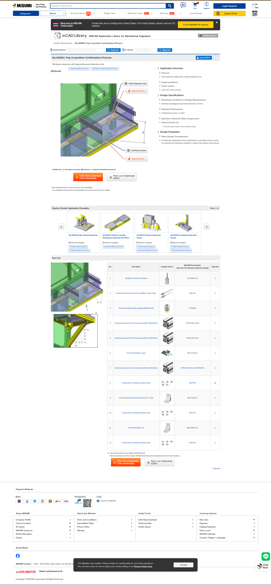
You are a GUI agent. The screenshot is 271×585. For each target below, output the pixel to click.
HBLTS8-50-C (192, 398)
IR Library (20, 527)
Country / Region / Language (212, 537)
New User (204, 520)
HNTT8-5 (192, 413)
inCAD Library (144, 527)
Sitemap (80, 530)
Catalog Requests (208, 527)
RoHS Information (24, 534)
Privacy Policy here (143, 566)
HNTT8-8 (192, 383)
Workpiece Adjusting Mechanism (105, 69)
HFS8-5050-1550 (192, 323)
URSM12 (192, 308)
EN (256, 4)
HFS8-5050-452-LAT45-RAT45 (192, 368)
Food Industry (196, 13)
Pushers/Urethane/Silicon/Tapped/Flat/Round (136, 308)
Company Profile (23, 520)
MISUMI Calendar (208, 534)
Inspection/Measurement (79, 69)
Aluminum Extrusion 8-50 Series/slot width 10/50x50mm (136, 323)
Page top (216, 469)
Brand (53, 13)
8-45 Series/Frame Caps (136, 353)
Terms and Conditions (87, 520)
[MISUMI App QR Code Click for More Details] (254, 13)
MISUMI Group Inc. (24, 530)
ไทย (256, 7)
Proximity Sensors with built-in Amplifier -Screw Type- (136, 293)
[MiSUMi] (30, 6)
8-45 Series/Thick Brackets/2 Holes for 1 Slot (136, 398)
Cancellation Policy (85, 523)
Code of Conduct (23, 523)
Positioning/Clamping (78, 247)
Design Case (109, 13)
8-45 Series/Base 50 (136, 428)
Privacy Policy (83, 527)
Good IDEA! (204, 58)
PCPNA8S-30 (192, 278)
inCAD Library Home (63, 43)
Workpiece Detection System (136, 278)
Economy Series (78, 13)
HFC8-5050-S (192, 353)
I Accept (183, 565)
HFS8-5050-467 (192, 338)
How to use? (205, 530)
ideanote (68, 35)
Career (19, 537)
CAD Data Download (147, 520)
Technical (164, 13)
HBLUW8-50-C (192, 428)
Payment (203, 523)
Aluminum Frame (135, 13)
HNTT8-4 (192, 443)
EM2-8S (192, 293)
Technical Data (144, 523)
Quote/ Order (230, 13)
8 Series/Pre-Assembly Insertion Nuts (136, 383)
